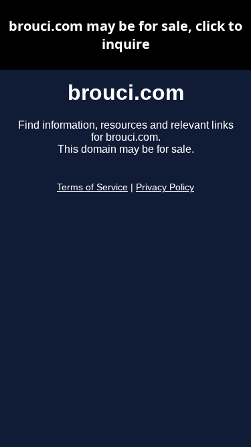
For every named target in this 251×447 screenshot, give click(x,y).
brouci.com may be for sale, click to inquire (125, 35)
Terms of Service (92, 187)
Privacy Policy (165, 187)
